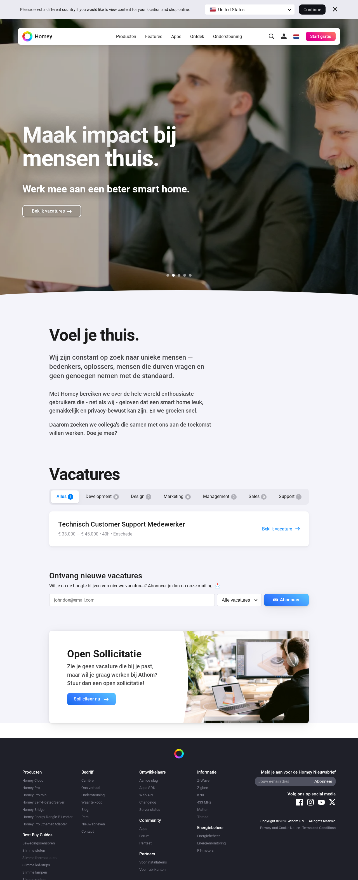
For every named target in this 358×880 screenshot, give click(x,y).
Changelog (147, 802)
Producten (126, 36)
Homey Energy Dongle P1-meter (47, 817)
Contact (87, 831)
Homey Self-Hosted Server (43, 802)
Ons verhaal (90, 788)
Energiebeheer (208, 836)
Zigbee (202, 788)
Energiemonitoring (211, 843)
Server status (149, 809)
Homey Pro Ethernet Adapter (44, 824)
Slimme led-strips (36, 865)
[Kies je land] (296, 36)
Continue (312, 9)
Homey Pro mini (34, 795)
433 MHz (204, 802)
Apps (176, 36)
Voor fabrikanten (152, 869)
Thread (202, 817)
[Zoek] (272, 36)
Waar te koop (91, 802)
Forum (144, 836)
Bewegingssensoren (38, 843)
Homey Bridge (33, 809)
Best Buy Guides (37, 834)
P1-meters (205, 850)
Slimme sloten (33, 850)
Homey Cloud (32, 780)
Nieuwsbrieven (93, 824)
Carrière (87, 780)
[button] (250, 9)
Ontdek (197, 36)
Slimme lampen (34, 872)
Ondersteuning (227, 36)
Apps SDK (147, 788)
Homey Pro (31, 788)
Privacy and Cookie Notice (280, 828)
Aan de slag (148, 780)
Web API (146, 795)
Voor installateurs (153, 862)
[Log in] (284, 36)
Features (153, 36)
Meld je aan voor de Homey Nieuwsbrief (298, 772)
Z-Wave (203, 780)
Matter (202, 809)
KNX (200, 795)
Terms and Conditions (319, 828)
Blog (84, 809)
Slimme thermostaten (39, 858)
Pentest (145, 843)
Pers (85, 817)
